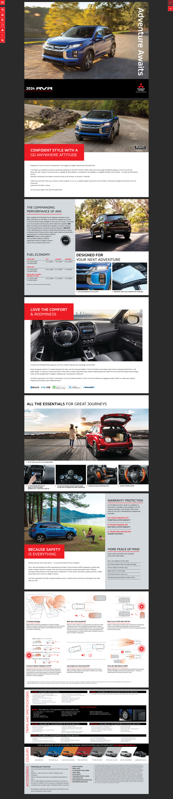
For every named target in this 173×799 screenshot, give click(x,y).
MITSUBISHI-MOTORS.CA (124, 745)
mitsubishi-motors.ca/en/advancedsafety (70, 683)
